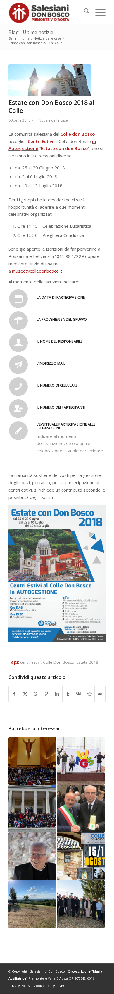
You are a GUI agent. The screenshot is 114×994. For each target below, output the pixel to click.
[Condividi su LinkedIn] (57, 694)
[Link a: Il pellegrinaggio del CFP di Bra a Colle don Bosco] (32, 808)
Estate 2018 (87, 662)
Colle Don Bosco (58, 662)
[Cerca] (83, 12)
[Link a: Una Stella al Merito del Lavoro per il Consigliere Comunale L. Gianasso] (81, 808)
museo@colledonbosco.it (37, 271)
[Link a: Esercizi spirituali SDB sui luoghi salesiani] (81, 904)
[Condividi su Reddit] (89, 694)
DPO (62, 985)
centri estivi (30, 662)
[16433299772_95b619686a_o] (49, 80)
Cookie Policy (44, 985)
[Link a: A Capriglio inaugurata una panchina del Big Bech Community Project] (32, 904)
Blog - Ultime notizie (30, 32)
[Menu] (97, 12)
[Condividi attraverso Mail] (100, 694)
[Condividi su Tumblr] (68, 694)
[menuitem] (83, 12)
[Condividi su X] (25, 694)
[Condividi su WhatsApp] (35, 694)
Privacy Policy (19, 985)
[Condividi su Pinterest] (46, 694)
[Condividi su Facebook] (14, 694)
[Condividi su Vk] (78, 694)
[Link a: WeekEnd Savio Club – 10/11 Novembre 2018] (81, 761)
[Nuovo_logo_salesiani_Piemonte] (47, 12)
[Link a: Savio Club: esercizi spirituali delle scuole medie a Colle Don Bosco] (32, 761)
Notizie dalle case (53, 120)
